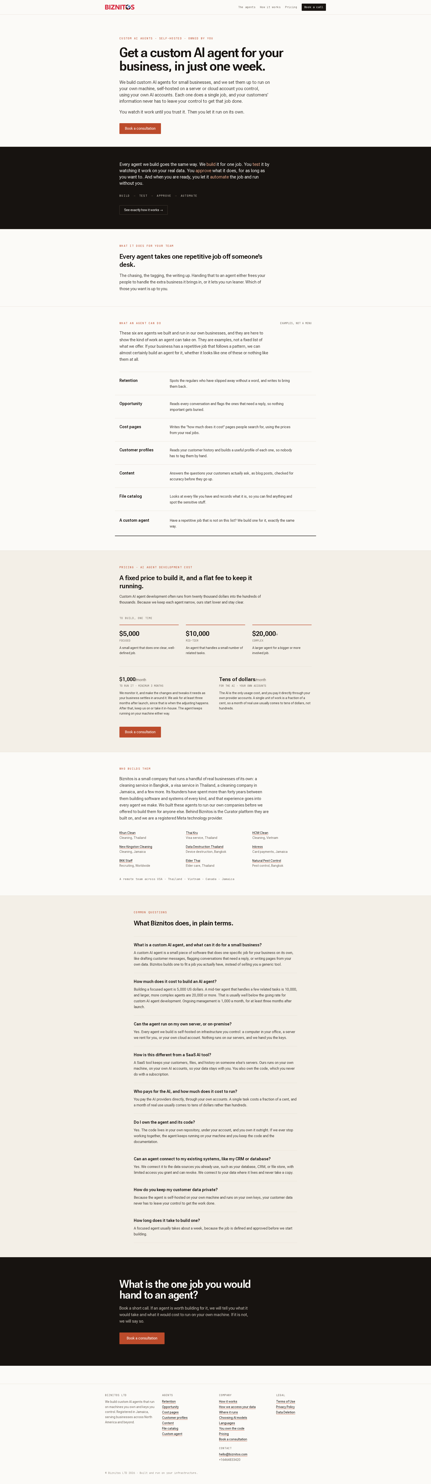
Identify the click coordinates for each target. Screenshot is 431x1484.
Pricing (291, 7)
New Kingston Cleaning (135, 847)
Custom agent (172, 1434)
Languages (227, 1423)
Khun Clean (127, 833)
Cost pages (170, 1412)
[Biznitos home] (119, 7)
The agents (246, 7)
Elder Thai (193, 860)
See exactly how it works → (143, 210)
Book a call (313, 7)
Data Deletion (285, 1412)
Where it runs (228, 1412)
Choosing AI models (233, 1417)
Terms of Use (285, 1401)
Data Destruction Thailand (204, 847)
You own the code (231, 1428)
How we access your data (237, 1407)
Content (168, 1423)
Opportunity (170, 1407)
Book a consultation (140, 128)
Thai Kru (192, 833)
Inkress (257, 847)
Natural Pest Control (266, 860)
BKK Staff (125, 860)
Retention (169, 1401)
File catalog (170, 1428)
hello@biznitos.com (233, 1454)
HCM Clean (260, 833)
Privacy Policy (285, 1407)
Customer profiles (175, 1417)
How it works (270, 7)
